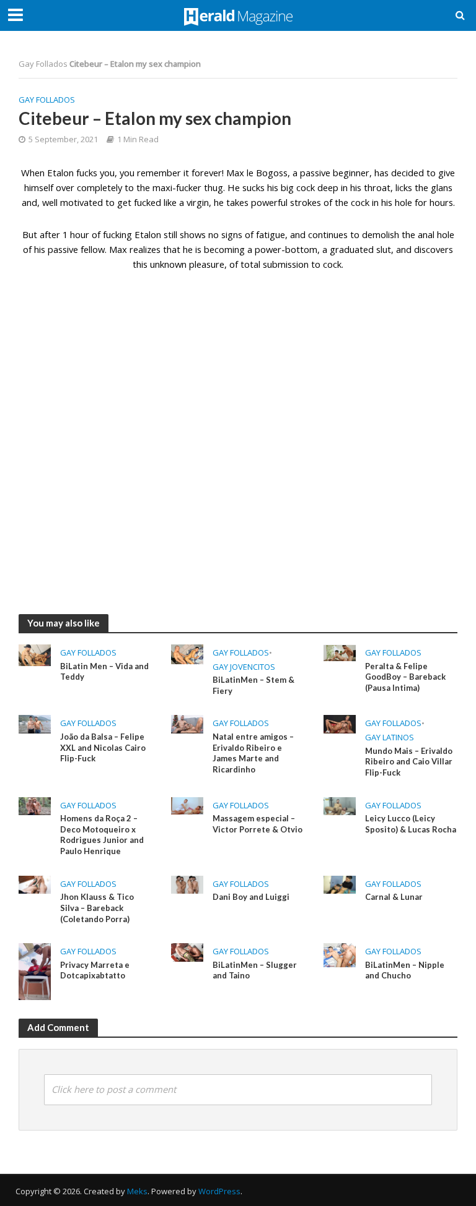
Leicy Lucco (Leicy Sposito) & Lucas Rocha (410, 823)
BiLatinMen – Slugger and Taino (255, 970)
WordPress (219, 1191)
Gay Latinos (389, 737)
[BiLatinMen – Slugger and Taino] (187, 951)
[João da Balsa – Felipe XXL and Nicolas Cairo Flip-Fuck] (35, 723)
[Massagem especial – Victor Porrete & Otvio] (187, 804)
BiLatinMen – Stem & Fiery (253, 685)
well (50, 202)
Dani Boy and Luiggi (251, 897)
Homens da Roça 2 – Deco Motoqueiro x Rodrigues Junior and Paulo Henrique (102, 834)
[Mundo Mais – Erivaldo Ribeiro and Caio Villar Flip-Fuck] (340, 723)
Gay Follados (43, 63)
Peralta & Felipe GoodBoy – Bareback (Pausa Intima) (405, 677)
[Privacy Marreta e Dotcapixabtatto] (35, 971)
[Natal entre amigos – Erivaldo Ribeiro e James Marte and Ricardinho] (187, 723)
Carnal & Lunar (394, 897)
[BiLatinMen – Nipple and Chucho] (340, 954)
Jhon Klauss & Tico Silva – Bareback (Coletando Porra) (97, 907)
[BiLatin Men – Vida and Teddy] (35, 654)
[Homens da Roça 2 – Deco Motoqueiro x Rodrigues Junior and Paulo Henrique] (35, 804)
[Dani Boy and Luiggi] (187, 884)
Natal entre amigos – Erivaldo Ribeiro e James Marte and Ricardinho (253, 753)
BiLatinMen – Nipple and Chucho (404, 970)
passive (63, 249)
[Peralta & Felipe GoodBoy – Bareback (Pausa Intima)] (340, 652)
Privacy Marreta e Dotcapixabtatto (95, 970)
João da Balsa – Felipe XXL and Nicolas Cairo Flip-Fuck (103, 747)
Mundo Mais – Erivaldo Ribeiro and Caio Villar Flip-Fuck (408, 761)
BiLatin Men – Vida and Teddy (104, 671)
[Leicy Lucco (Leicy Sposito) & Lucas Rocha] (340, 804)
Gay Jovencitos (244, 666)
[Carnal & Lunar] (340, 884)
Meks (137, 1191)
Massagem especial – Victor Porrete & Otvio (257, 823)
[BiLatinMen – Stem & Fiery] (187, 653)
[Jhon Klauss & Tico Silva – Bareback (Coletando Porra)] (35, 884)
